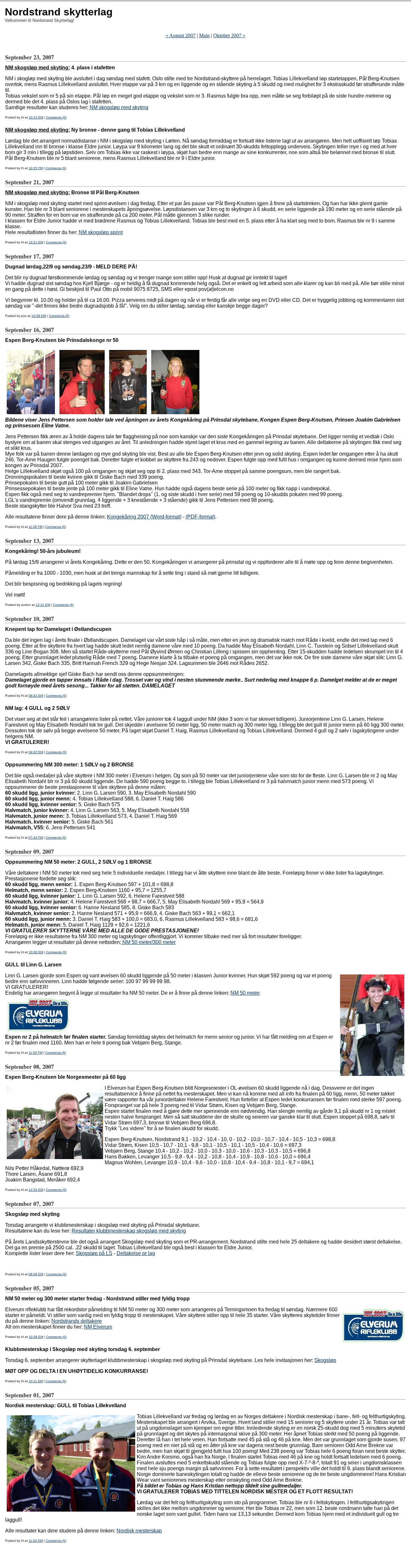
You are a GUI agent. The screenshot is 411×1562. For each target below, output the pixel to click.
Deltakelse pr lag (136, 1253)
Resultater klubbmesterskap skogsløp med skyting (129, 1231)
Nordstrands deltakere (76, 1321)
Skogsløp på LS (94, 1253)
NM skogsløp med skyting (119, 107)
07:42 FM (36, 837)
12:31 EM (43, 604)
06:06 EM (36, 1274)
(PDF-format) (200, 516)
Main (204, 35)
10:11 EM (36, 1381)
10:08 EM (38, 316)
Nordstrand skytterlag (59, 12)
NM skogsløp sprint (101, 232)
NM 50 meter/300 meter (148, 942)
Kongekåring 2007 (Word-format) (144, 516)
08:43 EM (36, 695)
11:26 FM (35, 526)
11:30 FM (35, 1052)
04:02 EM (36, 752)
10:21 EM (36, 242)
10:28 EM (36, 1337)
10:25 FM (36, 168)
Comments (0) (56, 117)
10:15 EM (36, 117)
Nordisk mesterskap (139, 1530)
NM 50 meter (245, 993)
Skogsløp (325, 1360)
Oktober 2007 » (229, 35)
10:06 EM (36, 952)
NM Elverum (98, 1327)
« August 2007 (181, 35)
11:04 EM (36, 1540)
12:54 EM (36, 1189)
